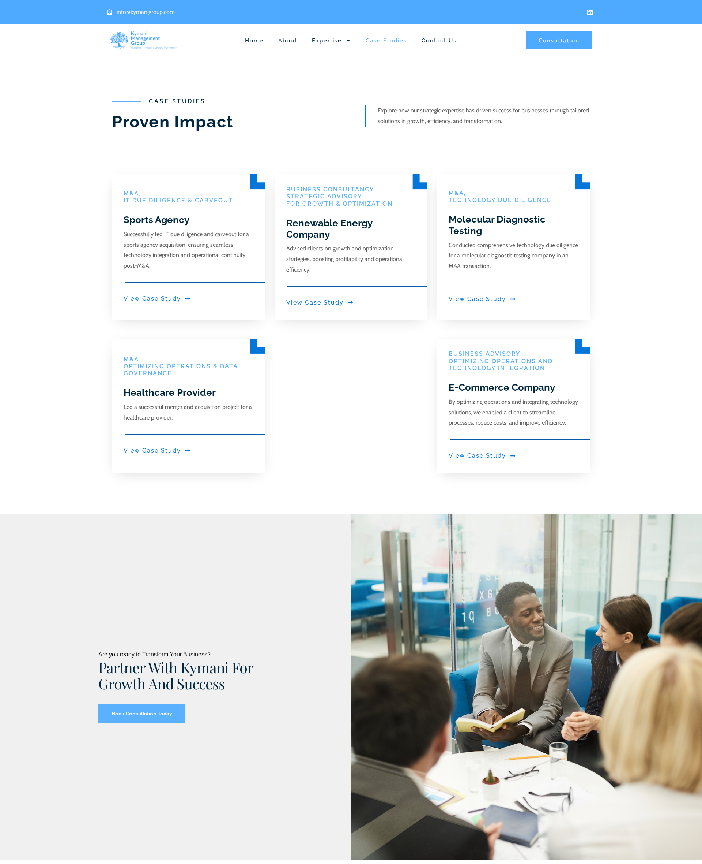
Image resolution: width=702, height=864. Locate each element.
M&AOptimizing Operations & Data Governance (181, 366)
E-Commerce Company (502, 387)
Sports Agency (156, 219)
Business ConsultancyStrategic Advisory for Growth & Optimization (339, 196)
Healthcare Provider (170, 392)
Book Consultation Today (142, 713)
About (287, 40)
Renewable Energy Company (329, 228)
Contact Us (439, 40)
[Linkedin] (590, 12)
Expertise (327, 40)
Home (254, 40)
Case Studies (386, 40)
